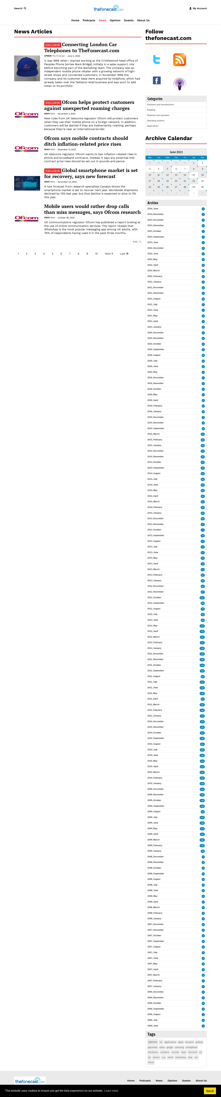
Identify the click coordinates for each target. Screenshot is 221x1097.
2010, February (154, 778)
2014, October (154, 462)
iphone (156, 1057)
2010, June (152, 755)
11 (158, 175)
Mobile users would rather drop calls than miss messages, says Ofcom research (92, 209)
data (190, 1057)
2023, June (152, 242)
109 (202, 660)
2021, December (155, 287)
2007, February (154, 980)
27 (150, 163)
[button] (21, 8)
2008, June (152, 890)
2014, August (153, 473)
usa (163, 1057)
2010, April (152, 766)
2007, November (155, 930)
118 (202, 722)
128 (202, 755)
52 (203, 491)
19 (167, 181)
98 (203, 603)
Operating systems (155, 120)
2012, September (155, 603)
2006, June (152, 1026)
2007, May (152, 963)
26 (167, 187)
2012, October (154, 597)
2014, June (152, 485)
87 (203, 592)
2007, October (154, 935)
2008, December (155, 856)
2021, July (152, 304)
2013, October (154, 530)
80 (203, 620)
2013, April (152, 563)
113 (202, 643)
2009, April (152, 834)
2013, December (155, 518)
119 (202, 671)
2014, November (155, 456)
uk (161, 1042)
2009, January (154, 851)
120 (202, 688)
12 (167, 175)
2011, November (155, 659)
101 (202, 705)
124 (202, 682)
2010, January (154, 783)
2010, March (153, 772)
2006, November (155, 997)
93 (203, 812)
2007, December (155, 924)
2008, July (152, 885)
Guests (129, 20)
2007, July (152, 952)
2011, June (152, 687)
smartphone (191, 1047)
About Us (143, 20)
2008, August (153, 879)
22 (194, 181)
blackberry (153, 1052)
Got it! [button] (210, 1090)
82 (203, 699)
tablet (170, 1057)
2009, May (152, 828)
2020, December (155, 332)
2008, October (154, 868)
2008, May (152, 896)
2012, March (153, 637)
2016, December (155, 377)
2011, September (155, 670)
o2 (200, 1052)
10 (96, 253)
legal (183, 1052)
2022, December (155, 248)
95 (203, 581)
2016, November (155, 383)
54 (203, 462)
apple (180, 1042)
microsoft (192, 1052)
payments (153, 1047)
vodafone (164, 1052)
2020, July (152, 361)
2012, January (154, 648)
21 (185, 181)
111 (202, 744)
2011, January (154, 716)
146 (202, 795)
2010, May (152, 761)
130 (202, 665)
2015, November (155, 423)
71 (203, 530)
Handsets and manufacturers (160, 104)
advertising (180, 1057)
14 (185, 175)
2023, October (154, 231)
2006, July (152, 1020)
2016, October (154, 389)
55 (203, 496)
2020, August (153, 355)
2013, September (155, 535)
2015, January (154, 445)
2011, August (153, 676)
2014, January (154, 513)
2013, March (153, 569)
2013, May (152, 558)
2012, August (153, 609)
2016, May (152, 394)
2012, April (152, 631)
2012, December (155, 586)
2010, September (155, 738)
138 (202, 710)
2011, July (152, 682)
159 (202, 817)
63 (203, 502)
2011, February (154, 710)
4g (149, 1057)
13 (176, 175)
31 (185, 163)
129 (202, 648)
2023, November (155, 225)
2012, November (155, 592)
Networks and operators (158, 115)
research (189, 1042)
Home (75, 20)
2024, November (155, 214)
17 (150, 181)
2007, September (155, 941)
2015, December (155, 417)
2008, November (155, 862)
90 (203, 677)
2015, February (154, 439)
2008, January (154, 918)
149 (202, 801)
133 (202, 626)
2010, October (154, 733)
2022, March (153, 270)
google (169, 1047)
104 (202, 772)
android (199, 1042)
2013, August (153, 541)
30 (176, 163)
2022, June (152, 253)
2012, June (152, 620)
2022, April (152, 265)
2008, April (152, 902)
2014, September (155, 468)
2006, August (153, 1014)
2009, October (154, 800)
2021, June (152, 310)
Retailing (151, 110)
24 (150, 187)
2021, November (155, 293)
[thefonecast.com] (108, 8)
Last (122, 253)
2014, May (152, 490)
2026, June (152, 208)
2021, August (153, 299)
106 (202, 654)
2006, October (154, 1003)
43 (203, 479)
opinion (152, 1042)
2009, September (155, 806)
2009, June (152, 823)
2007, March (153, 975)
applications (170, 1042)
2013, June (152, 552)
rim (196, 1057)
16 (202, 175)
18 (158, 181)
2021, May (152, 315)
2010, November (155, 727)
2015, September (155, 428)
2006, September (155, 1009)
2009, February (154, 845)
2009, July (152, 817)
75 (203, 547)
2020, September (155, 349)
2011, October (154, 665)
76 (203, 536)
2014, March (153, 501)
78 (203, 507)
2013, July (152, 546)
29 (167, 163)
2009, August (153, 811)
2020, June (152, 366)
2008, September (155, 873)
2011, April (152, 699)
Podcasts (89, 20)
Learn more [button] (111, 1090)
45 (203, 457)
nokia (162, 1047)
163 (202, 840)
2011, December (155, 653)
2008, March (153, 907)
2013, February (154, 575)
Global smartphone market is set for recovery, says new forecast (91, 173)
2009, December (155, 789)
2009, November (155, 794)
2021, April (152, 321)
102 (202, 598)
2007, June (152, 958)
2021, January (154, 327)
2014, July (152, 479)
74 (203, 564)
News (102, 20)
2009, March (153, 840)
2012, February (154, 642)
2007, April (152, 969)
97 (203, 575)
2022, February (154, 276)
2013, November (155, 524)
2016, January (154, 411)
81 (203, 586)
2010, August (153, 744)
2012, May (152, 625)
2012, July (152, 614)
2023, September (155, 237)
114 (202, 761)
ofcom (151, 1062)
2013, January (154, 580)
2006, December (155, 992)
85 (203, 513)
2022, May (152, 259)
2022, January (154, 282)
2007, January (154, 986)
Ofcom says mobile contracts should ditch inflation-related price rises (86, 141)
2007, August (153, 947)
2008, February (154, 913)
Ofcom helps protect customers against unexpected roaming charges (89, 105)
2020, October (154, 344)
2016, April (152, 400)
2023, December (155, 220)
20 (176, 181)
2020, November (155, 338)
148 (202, 806)
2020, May (152, 372)
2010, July (152, 749)
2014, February (154, 507)
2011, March (153, 704)
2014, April (152, 496)
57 (203, 541)
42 (203, 468)
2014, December (155, 451)
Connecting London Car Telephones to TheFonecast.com (81, 47)
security (175, 1052)
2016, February (154, 406)
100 (202, 631)
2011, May (152, 693)
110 (202, 637)
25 (158, 187)
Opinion (115, 20)
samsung (179, 1047)
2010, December (155, 721)
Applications (152, 126)
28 (158, 163)
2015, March (153, 434)
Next (108, 253)
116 (202, 716)
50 (203, 485)
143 (202, 784)
